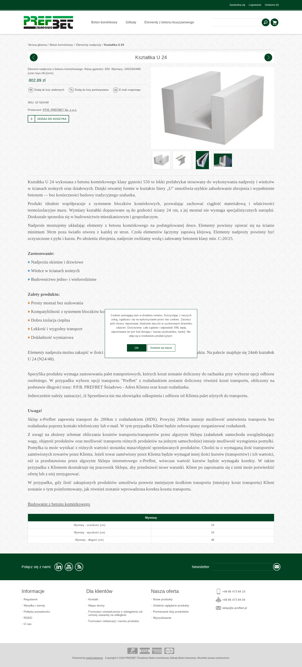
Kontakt (93, 599)
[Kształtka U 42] (34, 57)
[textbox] (237, 22)
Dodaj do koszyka (51, 118)
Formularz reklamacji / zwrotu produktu (113, 621)
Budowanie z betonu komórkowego (59, 504)
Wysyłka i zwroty (34, 605)
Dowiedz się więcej (161, 347)
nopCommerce (94, 658)
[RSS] (79, 567)
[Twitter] (58, 567)
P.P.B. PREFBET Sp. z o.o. (60, 109)
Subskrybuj (276, 567)
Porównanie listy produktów (171, 611)
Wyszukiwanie (266, 22)
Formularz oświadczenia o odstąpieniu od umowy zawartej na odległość (115, 613)
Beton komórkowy (104, 22)
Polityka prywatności (37, 611)
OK (137, 348)
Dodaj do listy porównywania (91, 89)
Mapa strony (96, 605)
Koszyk (274, 22)
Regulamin (31, 599)
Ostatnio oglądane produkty (171, 605)
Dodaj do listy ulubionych (49, 89)
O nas (27, 624)
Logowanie (255, 4)
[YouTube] (69, 567)
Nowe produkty (163, 599)
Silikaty (131, 22)
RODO (28, 617)
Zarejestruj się (237, 4)
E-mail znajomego (130, 89)
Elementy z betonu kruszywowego (169, 22)
